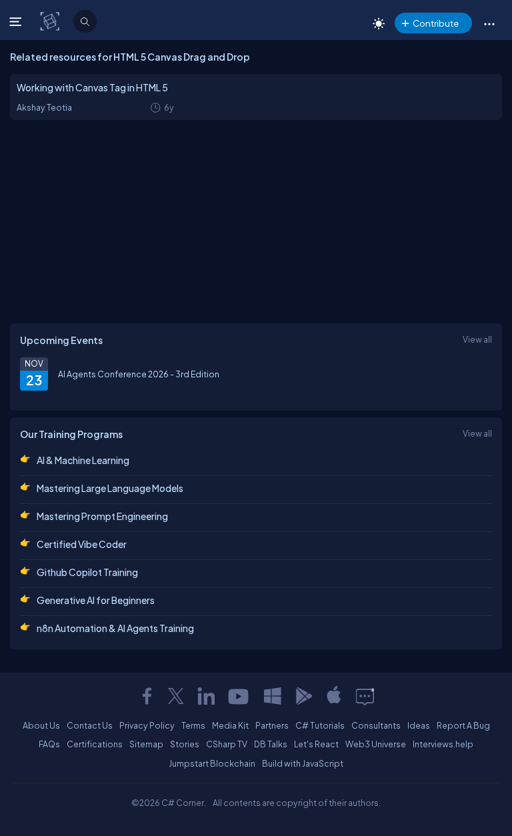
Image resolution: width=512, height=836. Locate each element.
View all (477, 339)
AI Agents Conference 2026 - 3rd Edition (138, 374)
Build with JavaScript (302, 763)
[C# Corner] (51, 20)
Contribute (436, 23)
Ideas (418, 725)
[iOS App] (334, 696)
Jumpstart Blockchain (212, 763)
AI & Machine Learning (83, 460)
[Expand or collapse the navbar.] (17, 21)
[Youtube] (239, 696)
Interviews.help (443, 744)
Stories (184, 744)
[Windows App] (272, 696)
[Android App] (303, 696)
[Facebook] (147, 696)
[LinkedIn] (206, 696)
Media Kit (230, 725)
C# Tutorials (320, 725)
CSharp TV (226, 744)
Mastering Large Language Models (110, 488)
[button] (489, 23)
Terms (193, 725)
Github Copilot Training (87, 572)
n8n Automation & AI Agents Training (115, 628)
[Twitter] (176, 696)
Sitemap (146, 744)
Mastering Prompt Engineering (102, 516)
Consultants (376, 725)
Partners (272, 725)
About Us (41, 725)
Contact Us (90, 725)
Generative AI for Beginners (96, 600)
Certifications (95, 744)
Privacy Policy (147, 725)
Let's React (316, 744)
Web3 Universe (375, 744)
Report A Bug (463, 725)
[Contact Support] (365, 696)
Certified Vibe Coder (82, 544)
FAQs (49, 744)
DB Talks (270, 744)
